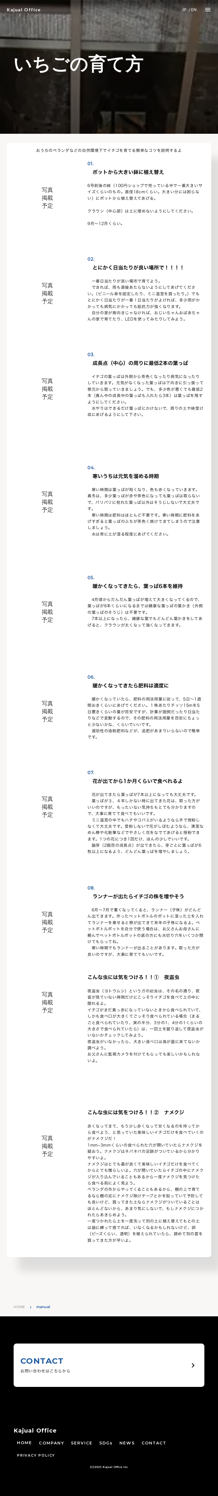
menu (207, 9)
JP (184, 9)
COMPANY (51, 1443)
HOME (19, 1307)
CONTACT (154, 1443)
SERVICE (82, 1443)
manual (43, 1307)
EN (194, 9)
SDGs (106, 1443)
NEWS (127, 1443)
